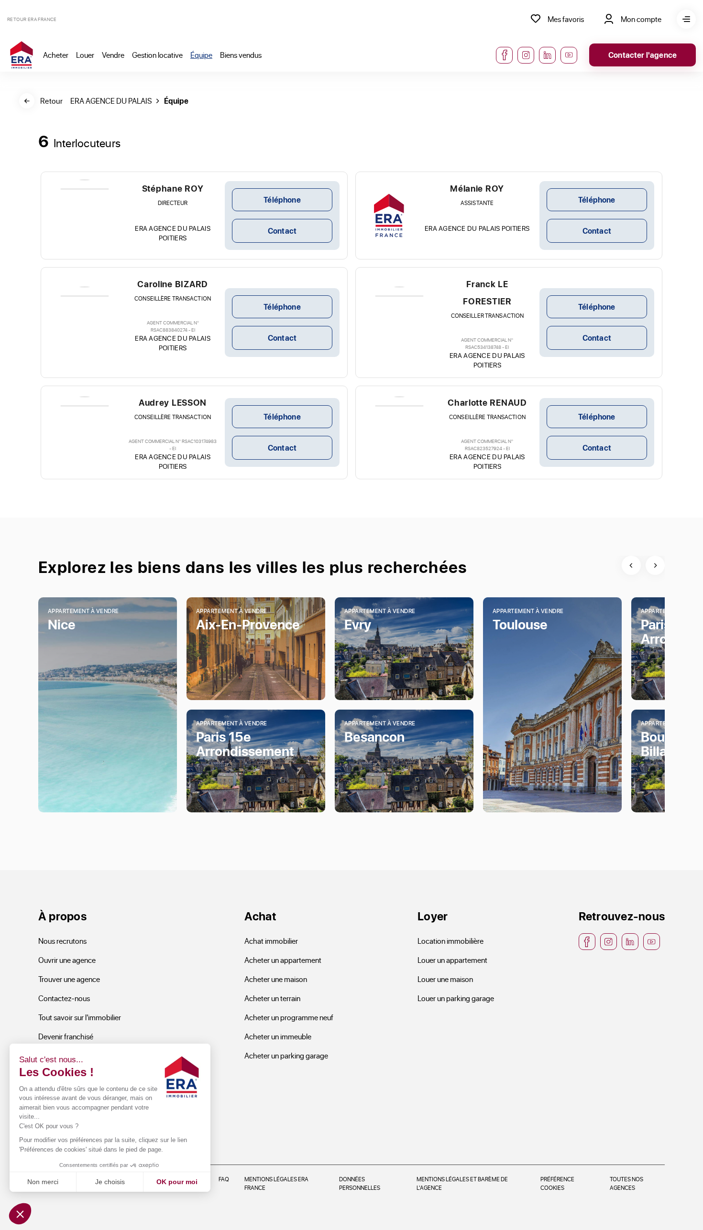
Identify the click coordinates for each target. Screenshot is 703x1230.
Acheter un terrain (272, 998)
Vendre (113, 55)
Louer (85, 55)
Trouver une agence (69, 979)
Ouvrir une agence (67, 960)
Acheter (55, 55)
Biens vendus (241, 55)
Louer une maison (445, 979)
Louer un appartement (452, 960)
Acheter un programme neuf (288, 1017)
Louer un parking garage (455, 998)
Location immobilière (450, 941)
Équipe (201, 55)
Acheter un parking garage (286, 1055)
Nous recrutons (62, 941)
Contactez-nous (64, 998)
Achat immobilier (271, 941)
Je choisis (110, 1182)
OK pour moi (177, 1182)
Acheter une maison (275, 979)
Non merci (42, 1182)
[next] (655, 565)
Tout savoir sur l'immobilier (79, 1017)
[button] (20, 1213)
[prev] (631, 565)
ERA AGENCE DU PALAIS (111, 101)
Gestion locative (157, 55)
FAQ (224, 1179)
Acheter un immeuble (277, 1036)
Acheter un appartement (282, 960)
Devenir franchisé (65, 1036)
